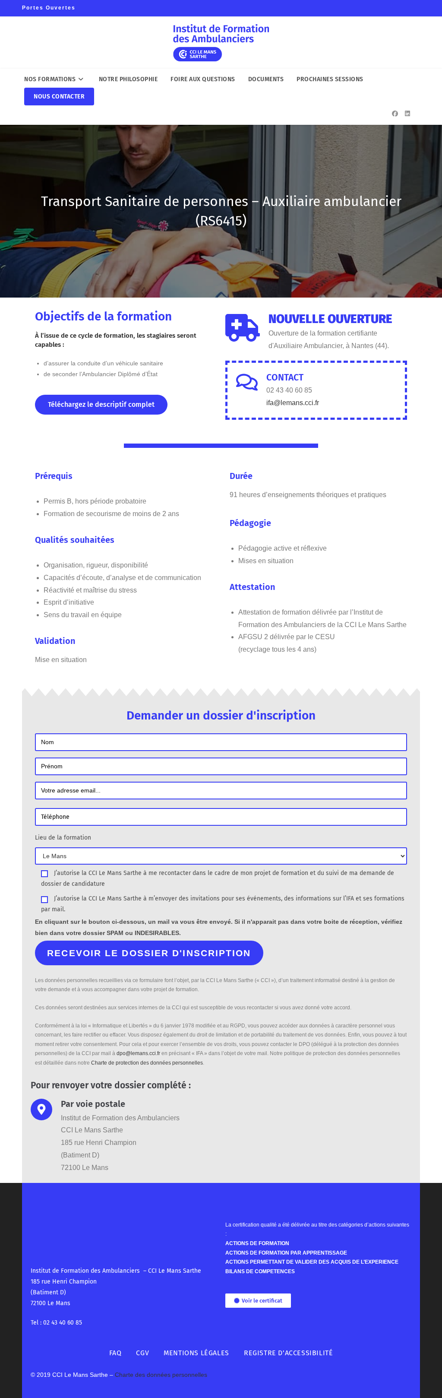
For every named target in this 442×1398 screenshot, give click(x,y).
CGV (142, 1353)
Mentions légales (196, 1353)
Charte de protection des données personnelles (147, 1063)
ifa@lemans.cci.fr (292, 402)
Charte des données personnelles (161, 1374)
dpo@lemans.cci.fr (138, 1053)
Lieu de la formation (63, 837)
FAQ (115, 1353)
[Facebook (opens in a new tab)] (394, 114)
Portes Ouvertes (49, 8)
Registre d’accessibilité (288, 1353)
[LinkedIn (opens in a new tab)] (407, 114)
